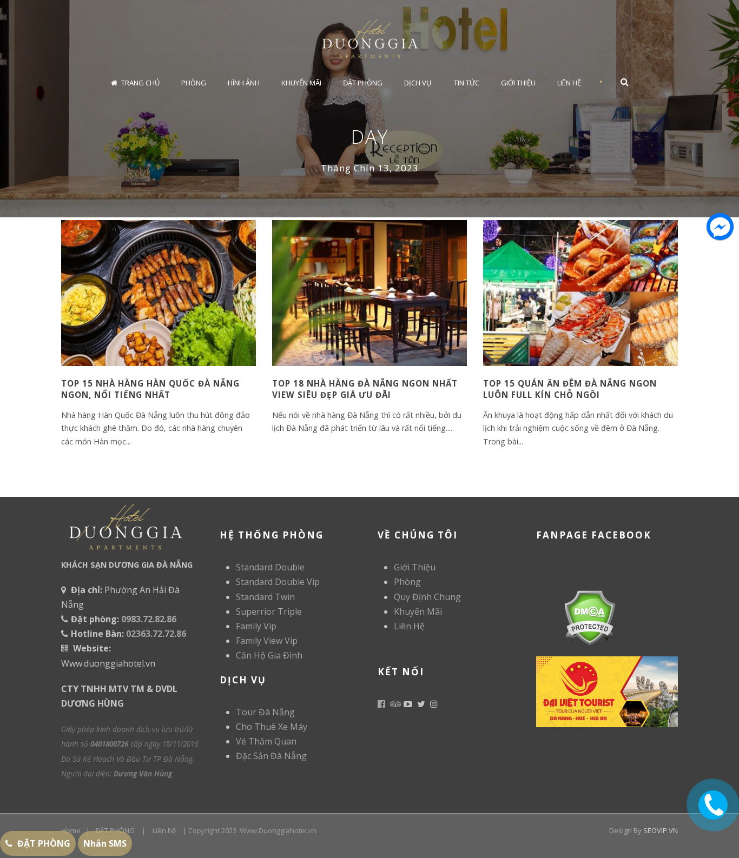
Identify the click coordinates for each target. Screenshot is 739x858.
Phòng (193, 83)
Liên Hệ (569, 83)
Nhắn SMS (105, 843)
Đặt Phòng (362, 83)
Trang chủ (140, 83)
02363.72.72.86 (156, 634)
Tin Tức (466, 83)
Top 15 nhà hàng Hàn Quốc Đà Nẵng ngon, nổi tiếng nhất (150, 389)
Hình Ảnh (244, 83)
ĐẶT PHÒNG (115, 830)
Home (71, 830)
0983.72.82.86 (148, 619)
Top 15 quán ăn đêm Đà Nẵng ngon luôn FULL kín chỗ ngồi (570, 389)
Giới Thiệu (518, 83)
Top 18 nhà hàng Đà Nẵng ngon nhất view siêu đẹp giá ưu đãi (365, 389)
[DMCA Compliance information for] (576, 616)
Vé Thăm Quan (266, 741)
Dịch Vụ (417, 83)
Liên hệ (164, 830)
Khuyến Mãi (301, 83)
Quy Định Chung (427, 597)
